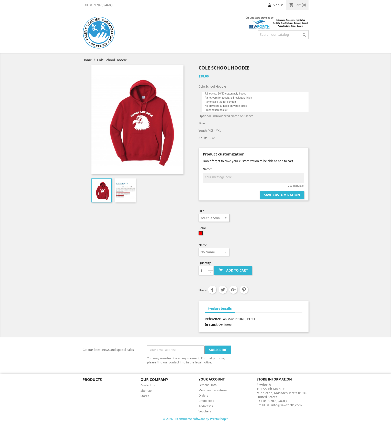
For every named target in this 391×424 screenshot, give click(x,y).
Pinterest (244, 290)
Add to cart (233, 270)
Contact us (148, 385)
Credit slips (206, 401)
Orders (203, 395)
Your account (212, 379)
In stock (211, 325)
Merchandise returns (213, 390)
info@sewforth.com (286, 405)
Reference (213, 319)
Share (212, 290)
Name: (207, 169)
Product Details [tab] (220, 309)
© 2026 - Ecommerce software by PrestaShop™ (195, 419)
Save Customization (282, 195)
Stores (145, 396)
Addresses (206, 406)
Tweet (223, 290)
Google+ (233, 290)
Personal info (207, 385)
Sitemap (146, 390)
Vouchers (205, 411)
